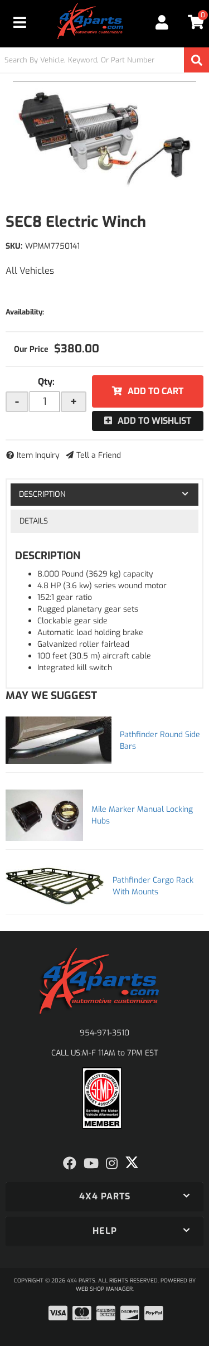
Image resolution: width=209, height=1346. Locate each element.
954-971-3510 (104, 1033)
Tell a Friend (98, 455)
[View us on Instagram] (112, 1163)
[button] (104, 59)
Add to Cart (155, 391)
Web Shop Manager (104, 1288)
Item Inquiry (38, 455)
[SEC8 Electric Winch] (104, 136)
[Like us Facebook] (69, 1163)
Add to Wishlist (154, 421)
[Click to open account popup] (162, 22)
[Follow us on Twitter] (132, 1162)
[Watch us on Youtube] (91, 1163)
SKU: (14, 246)
